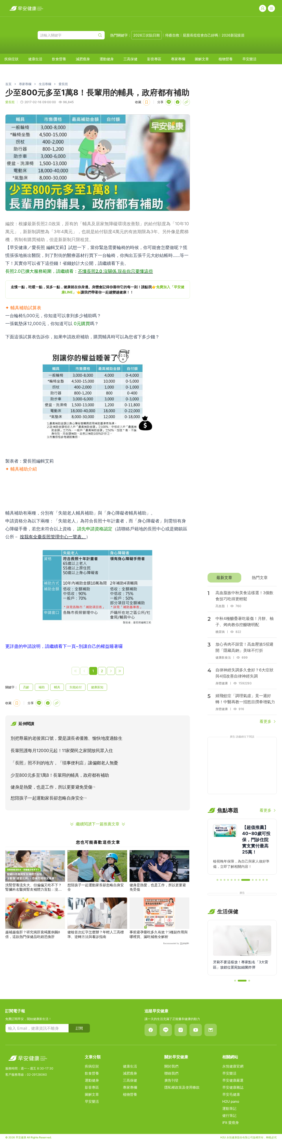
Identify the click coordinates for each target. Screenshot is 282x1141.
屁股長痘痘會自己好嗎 (200, 35)
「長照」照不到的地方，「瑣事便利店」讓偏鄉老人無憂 (64, 763)
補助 (42, 687)
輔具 (57, 687)
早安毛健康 (231, 1094)
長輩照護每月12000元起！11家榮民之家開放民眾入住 (62, 750)
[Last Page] (120, 671)
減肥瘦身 (83, 59)
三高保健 (130, 59)
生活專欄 (45, 84)
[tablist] (242, 577)
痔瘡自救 (172, 35)
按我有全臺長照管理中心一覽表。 (53, 536)
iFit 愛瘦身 (230, 1122)
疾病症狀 (11, 59)
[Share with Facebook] (177, 102)
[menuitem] (11, 59)
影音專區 (154, 59)
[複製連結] (186, 102)
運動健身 (107, 59)
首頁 (8, 84)
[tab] (224, 577)
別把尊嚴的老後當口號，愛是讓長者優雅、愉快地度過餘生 (66, 738)
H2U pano (230, 1101)
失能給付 (75, 687)
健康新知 (97, 687)
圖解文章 (202, 59)
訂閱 (79, 1028)
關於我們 (171, 1066)
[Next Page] (111, 671)
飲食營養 (59, 59)
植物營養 (226, 59)
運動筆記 (229, 1108)
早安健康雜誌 (232, 1087)
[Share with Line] (168, 102)
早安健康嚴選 (232, 1080)
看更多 (265, 721)
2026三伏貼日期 (146, 35)
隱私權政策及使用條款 (182, 1087)
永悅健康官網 (232, 1066)
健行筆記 (229, 1115)
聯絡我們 (171, 1073)
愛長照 (63, 84)
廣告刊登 (171, 1080)
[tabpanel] (242, 655)
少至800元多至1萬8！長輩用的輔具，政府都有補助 (60, 775)
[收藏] (146, 102)
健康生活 (35, 59)
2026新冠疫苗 (233, 35)
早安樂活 (249, 59)
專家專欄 (178, 59)
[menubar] (130, 59)
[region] (98, 289)
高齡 (26, 687)
